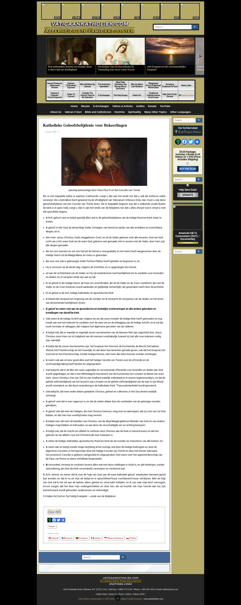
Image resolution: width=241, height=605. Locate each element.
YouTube (165, 106)
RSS (142, 594)
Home (74, 106)
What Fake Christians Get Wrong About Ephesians (120, 85)
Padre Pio (137, 95)
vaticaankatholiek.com (153, 599)
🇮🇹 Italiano (96, 537)
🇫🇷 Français (67, 537)
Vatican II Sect (73, 112)
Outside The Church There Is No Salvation (87, 95)
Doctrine (120, 112)
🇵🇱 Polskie (131, 537)
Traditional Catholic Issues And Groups (153, 95)
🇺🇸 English (54, 537)
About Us (55, 112)
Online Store (101, 594)
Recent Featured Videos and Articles (54, 85)
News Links (186, 85)
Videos (136, 594)
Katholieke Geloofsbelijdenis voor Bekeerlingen (85, 125)
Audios (140, 106)
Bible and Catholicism (98, 112)
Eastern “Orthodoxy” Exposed (71, 85)
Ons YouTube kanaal (187, 128)
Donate (152, 106)
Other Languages (180, 112)
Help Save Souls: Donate (170, 95)
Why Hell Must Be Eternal (87, 85)
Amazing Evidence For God (169, 85)
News (121, 594)
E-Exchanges (104, 95)
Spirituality (134, 112)
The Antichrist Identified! (104, 85)
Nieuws (85, 106)
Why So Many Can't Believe (137, 85)
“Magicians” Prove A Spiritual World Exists (153, 85)
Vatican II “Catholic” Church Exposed (55, 95)
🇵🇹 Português (82, 537)
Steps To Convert (71, 95)
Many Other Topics (155, 112)
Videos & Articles (122, 106)
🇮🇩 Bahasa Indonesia (113, 537)
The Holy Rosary (120, 95)
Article (128, 594)
